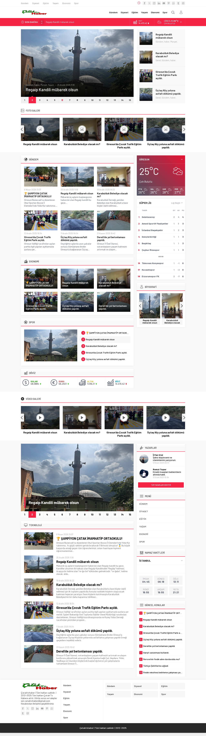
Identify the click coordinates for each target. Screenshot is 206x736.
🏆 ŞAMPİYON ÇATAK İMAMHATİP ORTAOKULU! (38, 195)
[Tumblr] (178, 3)
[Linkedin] (159, 3)
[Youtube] (164, 3)
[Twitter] (149, 3)
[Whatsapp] (173, 3)
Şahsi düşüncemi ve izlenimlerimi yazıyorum (164, 458)
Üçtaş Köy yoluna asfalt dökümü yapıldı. (168, 73)
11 (100, 100)
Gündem (35, 85)
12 (107, 100)
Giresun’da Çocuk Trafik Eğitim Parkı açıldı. (166, 56)
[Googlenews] (183, 3)
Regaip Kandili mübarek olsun (40, 144)
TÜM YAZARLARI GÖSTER (161, 485)
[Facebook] (144, 3)
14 (122, 100)
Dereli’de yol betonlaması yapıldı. (167, 92)
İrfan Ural (158, 455)
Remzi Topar (159, 469)
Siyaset (50, 85)
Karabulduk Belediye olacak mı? (61, 22)
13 (115, 100)
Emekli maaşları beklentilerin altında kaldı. (167, 473)
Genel (28, 85)
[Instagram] (154, 3)
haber (43, 85)
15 (130, 100)
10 (92, 100)
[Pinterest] (169, 3)
